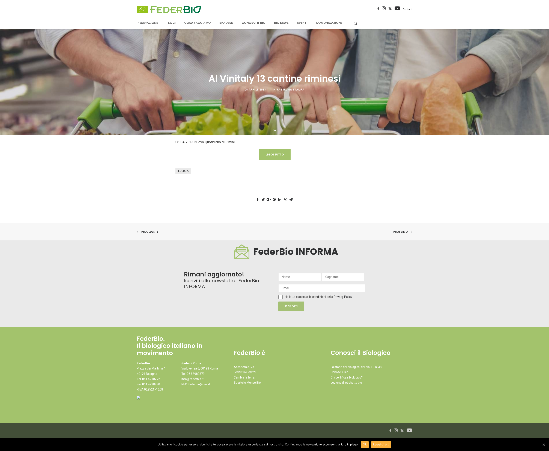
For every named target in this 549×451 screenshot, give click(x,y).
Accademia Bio (244, 367)
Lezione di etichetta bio (346, 382)
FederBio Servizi (245, 372)
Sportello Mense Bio (247, 382)
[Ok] (543, 444)
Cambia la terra (244, 377)
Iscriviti (291, 306)
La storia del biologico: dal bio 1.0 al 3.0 (356, 367)
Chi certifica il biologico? (347, 377)
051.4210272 (151, 379)
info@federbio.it (192, 379)
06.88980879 (196, 374)
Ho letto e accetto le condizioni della (309, 297)
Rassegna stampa (290, 89)
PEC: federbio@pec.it (195, 384)
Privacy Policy (343, 297)
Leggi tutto (274, 154)
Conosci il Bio (339, 372)
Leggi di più (381, 444)
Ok (365, 444)
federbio (183, 171)
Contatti (407, 9)
